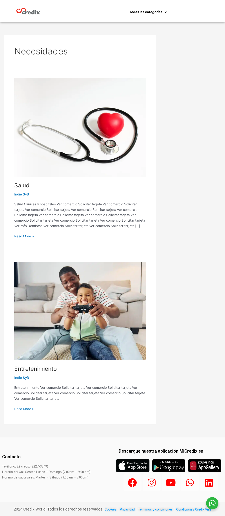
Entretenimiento (35, 368)
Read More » (24, 236)
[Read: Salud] (80, 127)
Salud (21, 185)
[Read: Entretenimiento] (80, 310)
